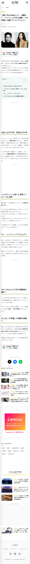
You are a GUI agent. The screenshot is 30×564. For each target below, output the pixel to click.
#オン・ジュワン (12, 26)
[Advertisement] (15, 118)
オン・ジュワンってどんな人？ (12, 93)
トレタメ (15, 545)
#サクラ (4, 453)
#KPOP (4, 450)
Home (2, 7)
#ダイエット (15, 450)
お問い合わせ (23, 549)
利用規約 (5, 549)
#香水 (9, 450)
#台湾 (22, 448)
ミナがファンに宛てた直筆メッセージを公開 (15, 89)
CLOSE (25, 80)
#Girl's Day (4, 26)
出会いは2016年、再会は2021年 (13, 86)
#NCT (22, 450)
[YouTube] (15, 553)
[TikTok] (19, 553)
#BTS (8, 448)
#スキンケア (10, 453)
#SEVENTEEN (15, 448)
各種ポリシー (13, 549)
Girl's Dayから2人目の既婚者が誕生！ (14, 96)
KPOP (3, 11)
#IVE (3, 448)
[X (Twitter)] (10, 553)
